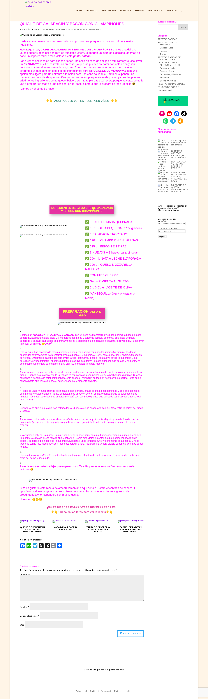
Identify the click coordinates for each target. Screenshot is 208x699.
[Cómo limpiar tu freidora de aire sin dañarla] (163, 144)
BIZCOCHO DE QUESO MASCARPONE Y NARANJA (179, 188)
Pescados (164, 77)
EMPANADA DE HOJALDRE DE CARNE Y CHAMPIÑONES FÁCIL (179, 176)
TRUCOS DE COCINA (168, 87)
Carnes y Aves (167, 71)
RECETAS (90, 11)
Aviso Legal (81, 691)
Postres (163, 51)
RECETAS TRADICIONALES (171, 84)
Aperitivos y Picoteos (170, 65)
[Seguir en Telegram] (116, 677)
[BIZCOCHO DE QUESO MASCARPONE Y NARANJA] (163, 188)
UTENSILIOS (125, 11)
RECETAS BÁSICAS (167, 39)
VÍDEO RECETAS (109, 11)
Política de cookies (123, 691)
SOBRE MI (139, 11)
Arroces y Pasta (167, 68)
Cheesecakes (166, 48)
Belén (27, 29)
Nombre (24, 607)
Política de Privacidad (100, 691)
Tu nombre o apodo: (167, 228)
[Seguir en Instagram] (91, 677)
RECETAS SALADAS (76, 29)
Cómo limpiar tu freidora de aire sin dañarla (178, 142)
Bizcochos (165, 44)
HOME (79, 11)
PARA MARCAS (155, 11)
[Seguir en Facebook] (97, 677)
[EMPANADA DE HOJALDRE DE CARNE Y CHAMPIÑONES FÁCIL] (163, 177)
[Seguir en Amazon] (122, 677)
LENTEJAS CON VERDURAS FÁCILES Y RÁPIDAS (179, 165)
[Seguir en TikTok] (104, 677)
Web (22, 625)
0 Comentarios (93, 29)
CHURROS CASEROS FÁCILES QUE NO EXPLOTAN (178, 154)
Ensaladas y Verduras (55, 29)
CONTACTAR (171, 11)
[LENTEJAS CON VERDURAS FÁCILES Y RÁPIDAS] (163, 166)
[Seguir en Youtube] (85, 677)
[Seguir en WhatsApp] (110, 677)
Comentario (26, 574)
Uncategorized (165, 90)
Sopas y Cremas (168, 80)
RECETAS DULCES (167, 42)
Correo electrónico (29, 616)
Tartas (163, 54)
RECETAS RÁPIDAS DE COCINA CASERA (169, 58)
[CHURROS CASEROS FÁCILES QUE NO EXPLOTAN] (163, 155)
